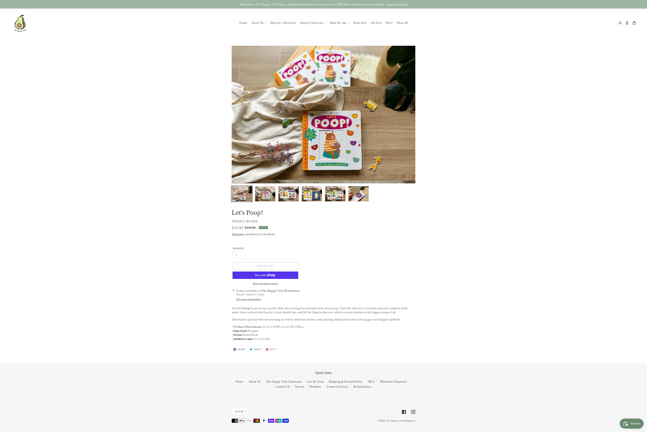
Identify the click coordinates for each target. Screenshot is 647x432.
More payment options (265, 283)
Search (299, 386)
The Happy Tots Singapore (400, 420)
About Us (255, 381)
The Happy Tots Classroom (283, 381)
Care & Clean (315, 381)
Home (239, 381)
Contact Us (283, 386)
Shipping (238, 234)
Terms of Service (337, 386)
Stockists (315, 386)
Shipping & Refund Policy (345, 381)
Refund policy (362, 386)
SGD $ (239, 411)
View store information (248, 299)
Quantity (238, 248)
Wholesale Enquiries (393, 381)
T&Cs (371, 381)
